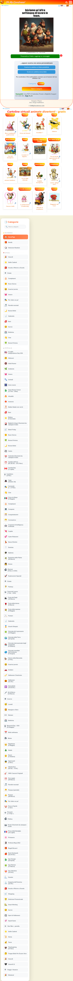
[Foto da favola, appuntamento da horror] (54, 152)
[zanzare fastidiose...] (10, 174)
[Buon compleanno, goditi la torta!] (10, 127)
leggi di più (29, 96)
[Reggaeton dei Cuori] (54, 200)
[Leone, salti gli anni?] (54, 176)
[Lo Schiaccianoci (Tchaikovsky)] (25, 200)
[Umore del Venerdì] (25, 126)
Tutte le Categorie (36, 89)
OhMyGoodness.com (37, 106)
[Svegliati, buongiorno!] (39, 175)
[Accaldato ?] (39, 126)
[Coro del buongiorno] (10, 151)
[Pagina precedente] (3, 108)
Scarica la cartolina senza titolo (37, 72)
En (65, 6)
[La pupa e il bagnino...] (25, 150)
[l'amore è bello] (10, 200)
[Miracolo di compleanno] (39, 201)
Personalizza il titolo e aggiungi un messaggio (35, 56)
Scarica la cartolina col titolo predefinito (36, 67)
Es (70, 6)
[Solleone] (54, 125)
